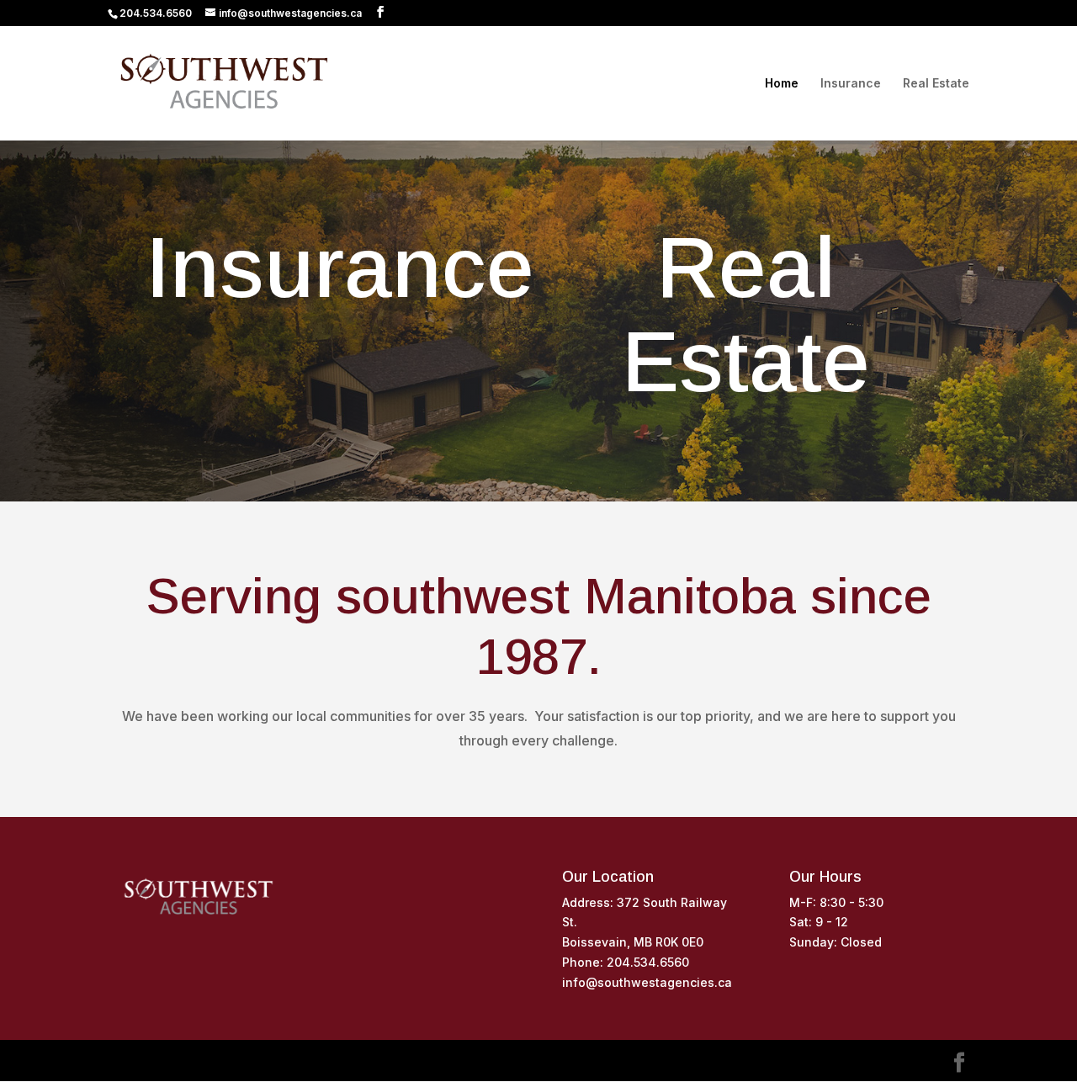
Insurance (850, 83)
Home (781, 83)
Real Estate (936, 83)
